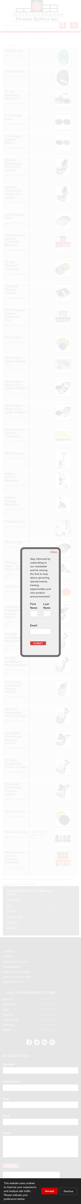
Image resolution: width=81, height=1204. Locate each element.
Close (53, 551)
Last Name (46, 605)
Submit (38, 643)
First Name (33, 605)
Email (33, 625)
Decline (68, 1191)
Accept (49, 1191)
